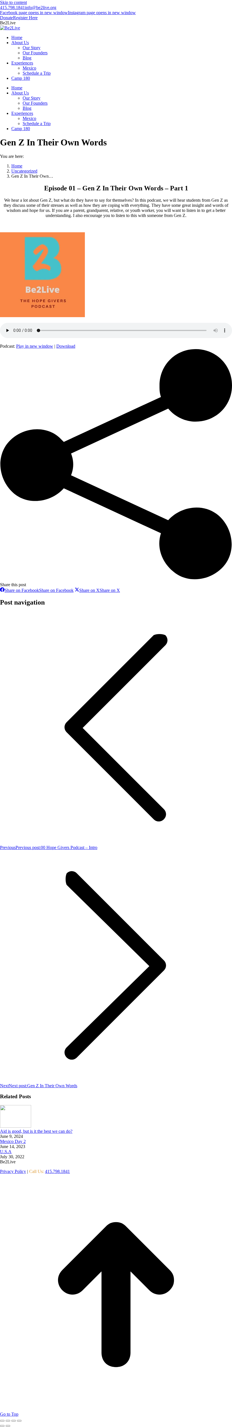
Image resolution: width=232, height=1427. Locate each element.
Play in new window (34, 346)
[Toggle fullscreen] (13, 1421)
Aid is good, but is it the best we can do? (36, 1131)
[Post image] (15, 1126)
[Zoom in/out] (19, 1421)
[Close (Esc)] (2, 1421)
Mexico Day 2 (13, 1141)
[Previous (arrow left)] (2, 1426)
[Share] (8, 1421)
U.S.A (6, 1151)
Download (65, 346)
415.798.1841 (12, 7)
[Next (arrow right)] (8, 1426)
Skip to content (13, 2)
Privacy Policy (13, 1171)
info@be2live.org (40, 7)
